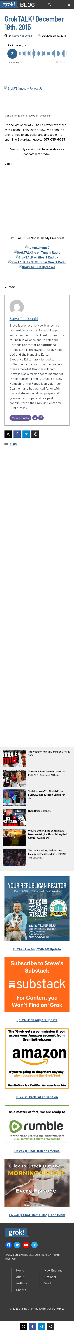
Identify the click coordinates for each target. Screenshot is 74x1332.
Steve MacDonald (22, 35)
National (50, 1277)
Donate (21, 1290)
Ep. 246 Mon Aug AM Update (37, 1020)
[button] (49, 4)
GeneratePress (55, 1308)
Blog (13, 444)
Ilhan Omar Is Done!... (39, 810)
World (48, 1283)
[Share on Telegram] (26, 434)
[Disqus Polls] (37, 497)
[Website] (41, 417)
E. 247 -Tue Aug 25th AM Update (37, 949)
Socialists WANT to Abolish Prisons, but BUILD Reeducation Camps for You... (47, 795)
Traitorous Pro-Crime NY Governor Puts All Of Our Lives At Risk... (46, 773)
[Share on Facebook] (17, 434)
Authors (21, 1283)
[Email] (35, 417)
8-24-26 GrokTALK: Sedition (37, 1097)
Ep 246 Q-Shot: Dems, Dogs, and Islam (37, 1215)
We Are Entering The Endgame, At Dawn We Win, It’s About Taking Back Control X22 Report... (48, 834)
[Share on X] (8, 434)
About (20, 1277)
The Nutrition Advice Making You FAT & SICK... (49, 753)
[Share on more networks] (35, 434)
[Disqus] (37, 592)
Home (20, 1270)
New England (53, 1270)
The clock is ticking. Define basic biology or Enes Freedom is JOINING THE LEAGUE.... (47, 854)
